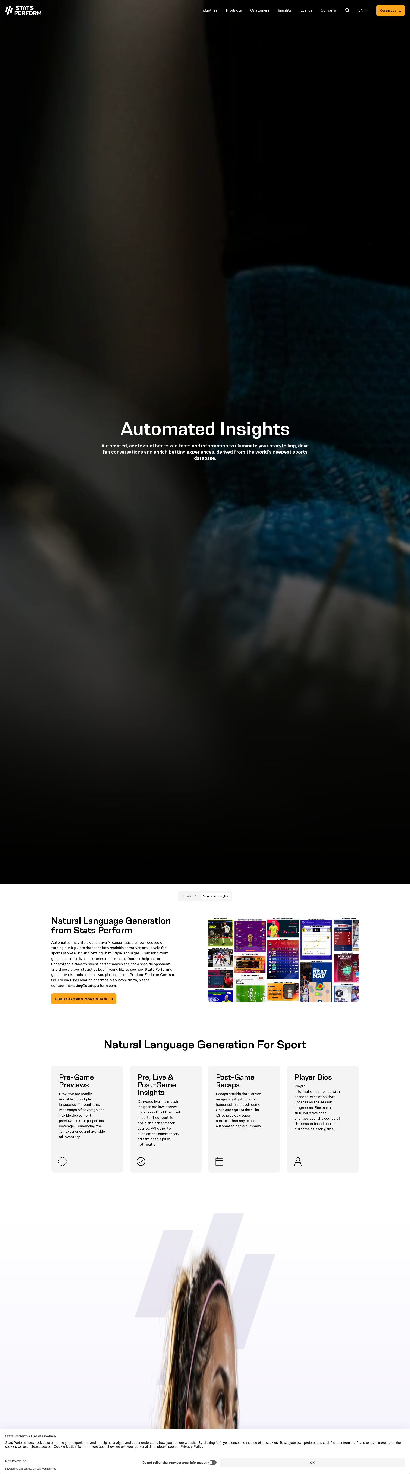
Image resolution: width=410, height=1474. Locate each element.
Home (187, 896)
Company (329, 10)
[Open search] (347, 11)
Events (306, 10)
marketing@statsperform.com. (91, 985)
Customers (259, 10)
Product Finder (142, 975)
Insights (285, 10)
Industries (209, 10)
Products (234, 10)
